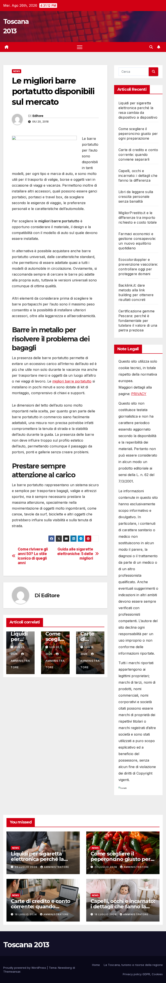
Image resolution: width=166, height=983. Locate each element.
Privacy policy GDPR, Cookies (143, 974)
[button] (151, 47)
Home (96, 965)
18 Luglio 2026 (26, 914)
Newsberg (65, 967)
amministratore (20, 664)
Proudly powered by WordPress (25, 967)
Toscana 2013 (26, 944)
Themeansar (11, 971)
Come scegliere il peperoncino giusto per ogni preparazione (138, 133)
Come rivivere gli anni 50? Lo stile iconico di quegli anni (33, 556)
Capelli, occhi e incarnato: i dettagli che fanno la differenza (137, 175)
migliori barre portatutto (71, 381)
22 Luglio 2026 (106, 866)
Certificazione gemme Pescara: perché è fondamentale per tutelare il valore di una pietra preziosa (137, 320)
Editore (37, 116)
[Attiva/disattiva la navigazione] (79, 47)
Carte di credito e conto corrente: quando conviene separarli (138, 154)
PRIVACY (138, 394)
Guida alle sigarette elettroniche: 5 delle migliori (75, 553)
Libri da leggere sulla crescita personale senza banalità (135, 196)
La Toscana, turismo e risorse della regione (133, 965)
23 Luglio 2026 (26, 866)
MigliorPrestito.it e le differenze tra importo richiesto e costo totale (137, 217)
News (16, 71)
